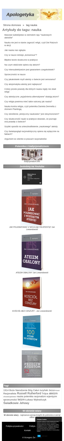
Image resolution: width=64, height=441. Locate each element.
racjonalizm (39, 396)
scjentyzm (51, 396)
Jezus (51, 390)
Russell (21, 393)
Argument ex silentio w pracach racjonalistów (25, 139)
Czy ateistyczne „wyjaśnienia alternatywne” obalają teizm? (31, 96)
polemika (28, 396)
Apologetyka (20, 14)
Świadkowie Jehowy (16, 403)
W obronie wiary (11, 415)
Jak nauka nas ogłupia (15, 50)
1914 (6, 390)
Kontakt (27, 430)
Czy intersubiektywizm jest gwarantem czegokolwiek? (29, 69)
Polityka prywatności (14, 426)
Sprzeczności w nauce (15, 74)
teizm (21, 399)
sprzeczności (10, 399)
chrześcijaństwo (9, 397)
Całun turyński (40, 390)
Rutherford (34, 393)
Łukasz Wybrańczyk (35, 399)
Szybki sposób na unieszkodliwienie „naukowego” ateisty (31, 126)
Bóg (30, 390)
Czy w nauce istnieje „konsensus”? (20, 55)
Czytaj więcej (44, 436)
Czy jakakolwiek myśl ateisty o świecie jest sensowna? (30, 79)
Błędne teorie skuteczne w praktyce (21, 60)
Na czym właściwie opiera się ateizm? (22, 65)
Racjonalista (9, 393)
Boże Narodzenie (18, 390)
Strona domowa (12, 25)
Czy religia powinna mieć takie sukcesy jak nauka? (28, 101)
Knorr (57, 390)
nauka (19, 396)
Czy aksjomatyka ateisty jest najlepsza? (23, 84)
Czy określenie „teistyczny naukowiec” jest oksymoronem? (31, 114)
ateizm (53, 393)
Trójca (44, 393)
